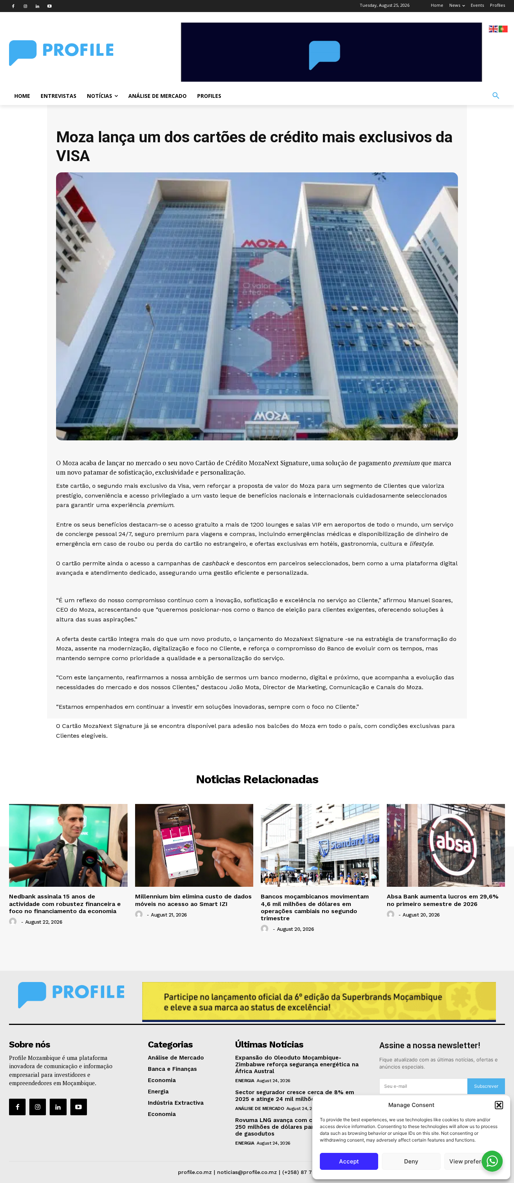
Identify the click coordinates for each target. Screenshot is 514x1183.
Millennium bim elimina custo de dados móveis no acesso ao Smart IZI (193, 900)
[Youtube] (49, 6)
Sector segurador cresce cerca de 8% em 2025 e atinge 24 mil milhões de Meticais (294, 1095)
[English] (494, 28)
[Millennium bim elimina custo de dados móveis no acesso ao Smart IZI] (194, 845)
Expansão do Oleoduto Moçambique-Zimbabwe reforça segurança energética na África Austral (297, 1064)
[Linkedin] (37, 6)
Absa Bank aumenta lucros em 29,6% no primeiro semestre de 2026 (443, 900)
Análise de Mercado (259, 1108)
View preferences (473, 1161)
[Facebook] (13, 6)
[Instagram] (25, 6)
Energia (244, 1080)
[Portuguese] (503, 28)
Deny (411, 1161)
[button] (499, 1105)
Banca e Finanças (257, 751)
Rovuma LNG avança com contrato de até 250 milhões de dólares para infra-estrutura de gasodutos (298, 1127)
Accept (349, 1161)
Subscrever (486, 1086)
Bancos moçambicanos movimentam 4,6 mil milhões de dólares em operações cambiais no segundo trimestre (315, 907)
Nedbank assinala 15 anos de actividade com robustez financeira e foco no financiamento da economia (65, 903)
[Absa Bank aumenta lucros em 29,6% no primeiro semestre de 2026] (446, 845)
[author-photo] (14, 922)
